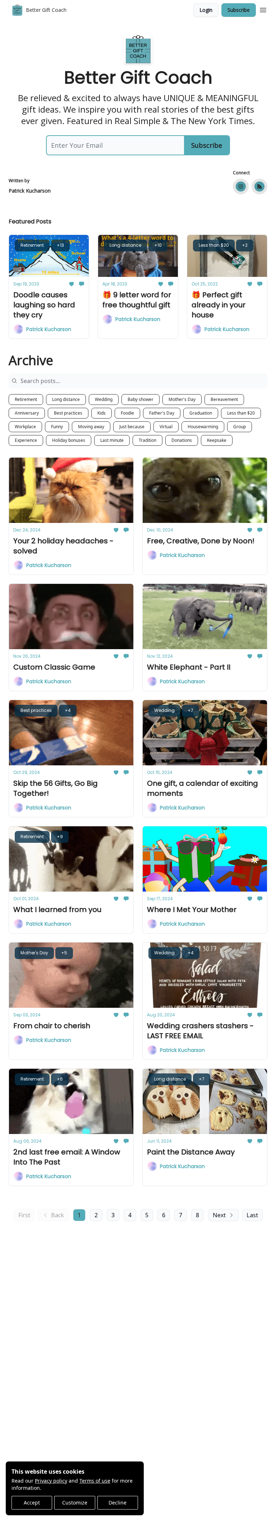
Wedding (103, 399)
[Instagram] (241, 186)
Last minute (112, 440)
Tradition (147, 440)
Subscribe (238, 9)
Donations (181, 440)
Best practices (68, 413)
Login (205, 9)
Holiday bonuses (68, 440)
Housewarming (203, 427)
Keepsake (216, 440)
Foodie (127, 413)
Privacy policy (51, 1480)
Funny (57, 427)
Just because (131, 427)
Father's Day (161, 413)
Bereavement (224, 399)
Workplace (25, 427)
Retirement (26, 399)
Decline (117, 1502)
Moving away (91, 427)
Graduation (200, 413)
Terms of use (94, 1480)
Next (219, 1215)
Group (239, 427)
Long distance (66, 399)
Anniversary (27, 413)
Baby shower (140, 399)
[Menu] (263, 9)
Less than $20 (241, 413)
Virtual (166, 427)
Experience (26, 440)
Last (252, 1215)
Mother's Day (182, 399)
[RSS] (259, 186)
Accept (32, 1502)
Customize (74, 1502)
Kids (101, 413)
